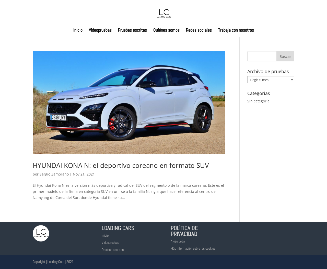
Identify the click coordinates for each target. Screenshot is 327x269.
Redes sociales (199, 30)
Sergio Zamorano (54, 174)
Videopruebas (100, 30)
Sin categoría (258, 101)
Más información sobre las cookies (193, 248)
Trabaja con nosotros (236, 30)
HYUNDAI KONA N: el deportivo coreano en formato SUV (121, 165)
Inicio (78, 30)
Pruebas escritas (132, 30)
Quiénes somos (166, 30)
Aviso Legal (178, 241)
